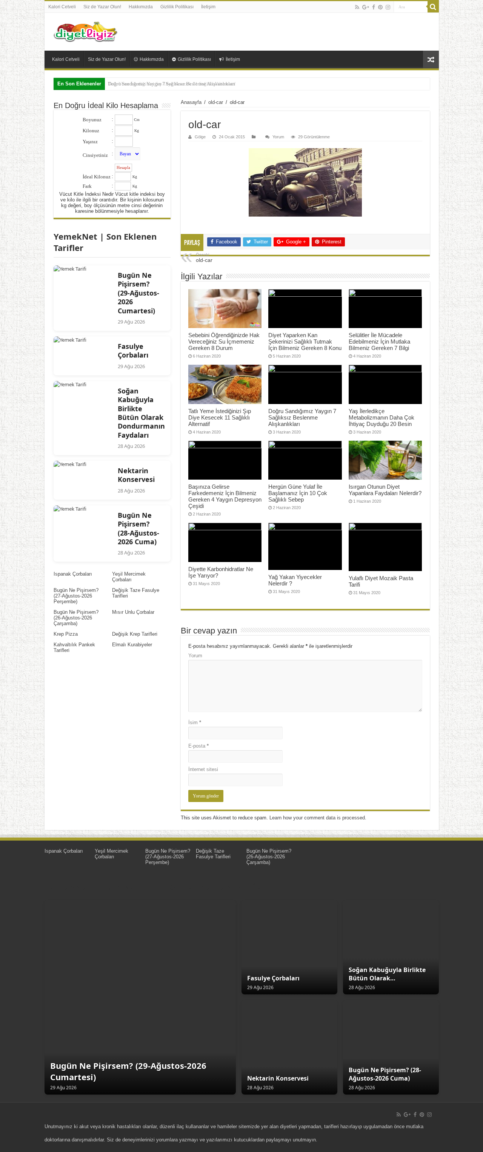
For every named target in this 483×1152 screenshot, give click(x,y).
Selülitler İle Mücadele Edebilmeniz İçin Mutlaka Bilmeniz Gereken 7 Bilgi (379, 341)
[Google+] (365, 7)
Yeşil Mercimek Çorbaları (129, 576)
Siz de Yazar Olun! (102, 6)
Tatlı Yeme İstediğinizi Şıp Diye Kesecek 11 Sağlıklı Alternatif (219, 417)
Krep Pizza (66, 634)
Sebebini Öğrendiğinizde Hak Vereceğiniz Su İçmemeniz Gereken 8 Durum (224, 341)
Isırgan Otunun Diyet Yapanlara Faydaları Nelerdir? (385, 489)
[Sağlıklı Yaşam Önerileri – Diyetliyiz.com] (86, 31)
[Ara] (433, 6)
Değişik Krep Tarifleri (134, 634)
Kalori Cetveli (62, 6)
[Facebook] (373, 7)
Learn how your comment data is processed (317, 818)
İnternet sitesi (203, 769)
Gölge (200, 137)
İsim (194, 722)
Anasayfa (191, 102)
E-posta (198, 746)
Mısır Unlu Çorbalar (133, 612)
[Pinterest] (380, 7)
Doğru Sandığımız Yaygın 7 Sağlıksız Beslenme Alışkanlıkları (171, 84)
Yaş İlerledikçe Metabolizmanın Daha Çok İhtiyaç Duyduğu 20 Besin (381, 417)
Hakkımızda (141, 6)
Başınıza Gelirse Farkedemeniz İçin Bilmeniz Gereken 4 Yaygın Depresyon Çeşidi (224, 496)
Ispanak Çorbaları (73, 574)
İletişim (208, 6)
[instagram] (388, 7)
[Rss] (357, 7)
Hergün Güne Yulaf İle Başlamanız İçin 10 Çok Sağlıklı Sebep (297, 493)
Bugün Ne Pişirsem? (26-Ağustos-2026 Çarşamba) (76, 617)
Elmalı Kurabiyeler (132, 644)
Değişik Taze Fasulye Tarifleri (213, 853)
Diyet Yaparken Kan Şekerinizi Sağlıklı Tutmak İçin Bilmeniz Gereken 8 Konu (304, 341)
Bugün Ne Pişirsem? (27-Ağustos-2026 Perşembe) (76, 595)
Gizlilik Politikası (177, 6)
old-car (215, 102)
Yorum (278, 137)
